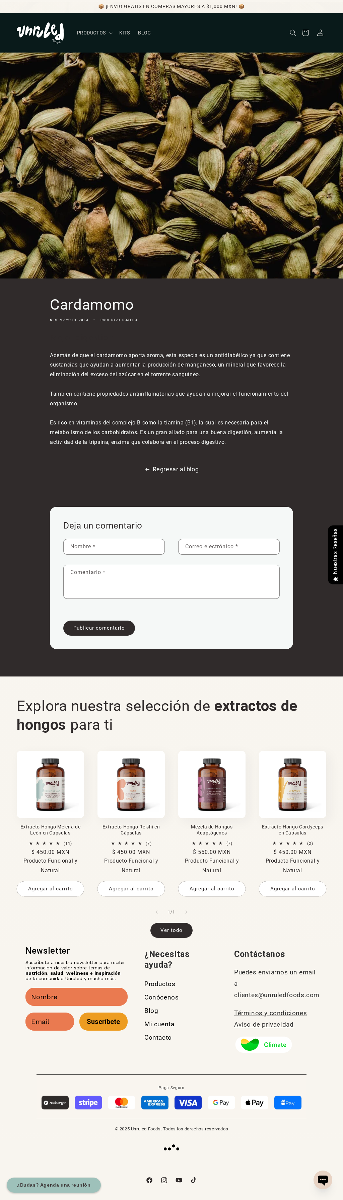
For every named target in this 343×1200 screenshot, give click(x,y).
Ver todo (171, 930)
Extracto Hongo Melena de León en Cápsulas (50, 829)
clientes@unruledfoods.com (277, 995)
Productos (159, 984)
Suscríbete (103, 1022)
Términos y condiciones (270, 1013)
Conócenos (161, 997)
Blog (151, 1011)
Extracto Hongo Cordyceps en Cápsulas (292, 829)
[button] (94, 33)
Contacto (158, 1037)
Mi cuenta (159, 1024)
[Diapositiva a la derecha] (186, 912)
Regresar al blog (176, 469)
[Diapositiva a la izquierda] (156, 912)
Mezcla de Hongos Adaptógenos (212, 829)
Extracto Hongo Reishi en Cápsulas (131, 829)
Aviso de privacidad (263, 1024)
